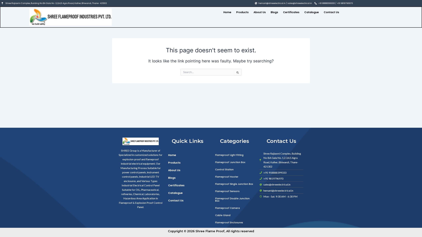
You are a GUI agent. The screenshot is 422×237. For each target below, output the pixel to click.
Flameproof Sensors (227, 191)
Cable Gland (222, 215)
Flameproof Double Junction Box (232, 199)
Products (242, 12)
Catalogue (311, 12)
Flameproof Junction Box (230, 162)
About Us (260, 12)
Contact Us (331, 12)
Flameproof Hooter (226, 176)
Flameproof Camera (227, 208)
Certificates (291, 12)
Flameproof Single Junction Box (234, 184)
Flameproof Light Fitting (229, 155)
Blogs (274, 12)
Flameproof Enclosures (229, 222)
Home (227, 12)
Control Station (224, 169)
